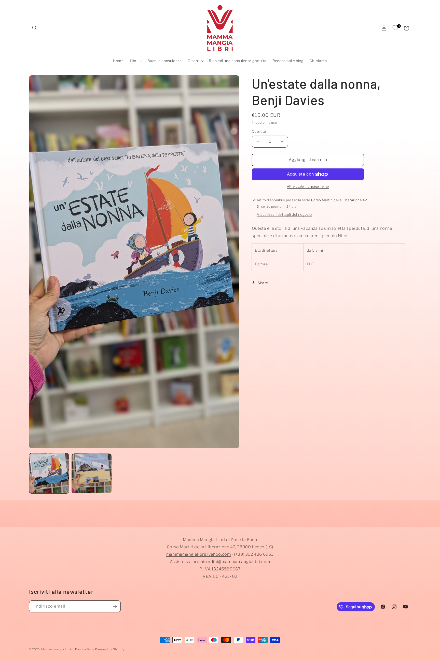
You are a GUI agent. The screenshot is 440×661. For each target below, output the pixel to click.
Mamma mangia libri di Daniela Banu (67, 649)
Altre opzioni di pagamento (308, 186)
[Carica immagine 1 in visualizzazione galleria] (49, 473)
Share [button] (263, 283)
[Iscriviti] (114, 606)
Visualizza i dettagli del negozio (284, 214)
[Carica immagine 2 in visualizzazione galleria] (92, 473)
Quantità (259, 131)
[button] (34, 28)
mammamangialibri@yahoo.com (198, 554)
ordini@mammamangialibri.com (238, 561)
